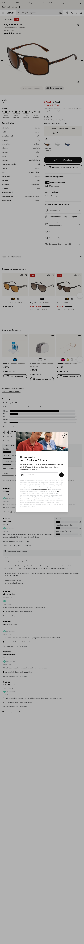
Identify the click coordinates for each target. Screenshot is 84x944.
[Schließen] (64, 436)
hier (58, 491)
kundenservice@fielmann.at (41, 489)
